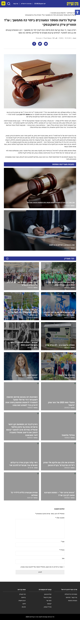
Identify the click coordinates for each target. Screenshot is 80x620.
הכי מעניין (22, 594)
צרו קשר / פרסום (71, 597)
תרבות (24, 607)
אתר (63, 558)
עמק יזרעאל (47, 597)
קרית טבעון (47, 594)
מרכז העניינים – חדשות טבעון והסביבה (63, 13)
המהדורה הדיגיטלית (71, 594)
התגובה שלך (59, 518)
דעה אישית (22, 600)
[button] (77, 12)
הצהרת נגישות (72, 600)
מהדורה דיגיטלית (26, 4)
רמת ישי (48, 600)
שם (62, 542)
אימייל (61, 550)
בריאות (23, 597)
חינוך (24, 604)
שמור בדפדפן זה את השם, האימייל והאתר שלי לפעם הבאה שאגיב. (41, 567)
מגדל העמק (47, 607)
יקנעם (49, 604)
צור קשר (15, 4)
